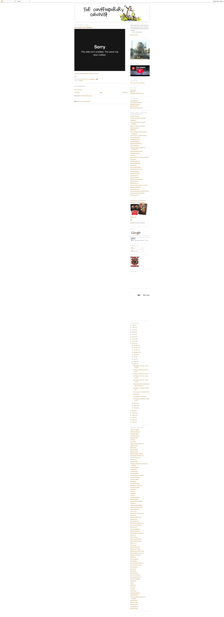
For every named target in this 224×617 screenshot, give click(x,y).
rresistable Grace (134, 106)
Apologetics (133, 120)
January (136, 408)
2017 (133, 330)
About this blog (134, 35)
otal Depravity (134, 100)
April (135, 363)
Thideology (133, 581)
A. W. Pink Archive (134, 436)
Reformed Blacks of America (137, 553)
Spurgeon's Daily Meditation (137, 93)
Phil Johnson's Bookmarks (136, 179)
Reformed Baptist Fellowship (137, 551)
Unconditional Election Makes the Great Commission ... (141, 384)
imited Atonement (135, 104)
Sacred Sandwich (134, 559)
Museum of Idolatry (135, 531)
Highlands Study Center (136, 517)
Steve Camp (133, 569)
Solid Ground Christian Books (137, 193)
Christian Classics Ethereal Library (138, 135)
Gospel (81, 80)
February (136, 405)
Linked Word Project (135, 173)
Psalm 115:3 (133, 543)
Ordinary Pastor (134, 537)
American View (134, 445)
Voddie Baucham (134, 595)
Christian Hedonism (135, 137)
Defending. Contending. (136, 485)
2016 (133, 332)
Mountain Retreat (134, 177)
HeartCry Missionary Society (137, 513)
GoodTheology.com (135, 161)
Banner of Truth (134, 449)
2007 (133, 417)
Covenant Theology (135, 477)
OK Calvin (132, 535)
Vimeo (96, 73)
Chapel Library (134, 461)
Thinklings (133, 585)
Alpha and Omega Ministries (137, 444)
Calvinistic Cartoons (135, 457)
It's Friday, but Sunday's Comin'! (140, 373)
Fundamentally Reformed (136, 505)
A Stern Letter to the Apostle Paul (141, 392)
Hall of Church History (135, 167)
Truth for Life (133, 591)
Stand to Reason (134, 567)
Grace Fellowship (134, 509)
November (136, 347)
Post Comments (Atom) (86, 95)
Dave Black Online (134, 483)
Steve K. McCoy (134, 573)
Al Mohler (132, 439)
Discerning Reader (134, 145)
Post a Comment (78, 89)
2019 (133, 325)
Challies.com (133, 459)
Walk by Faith (133, 600)
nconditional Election (136, 102)
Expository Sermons (135, 153)
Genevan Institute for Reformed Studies (139, 157)
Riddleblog (133, 557)
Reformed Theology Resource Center (139, 185)
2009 (133, 413)
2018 (133, 327)
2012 (133, 341)
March (135, 403)
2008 (133, 415)
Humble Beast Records (88, 73)
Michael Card (133, 527)
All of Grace (133, 441)
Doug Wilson (133, 489)
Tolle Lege (132, 587)
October (136, 350)
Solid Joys (132, 92)
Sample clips (133, 217)
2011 (133, 343)
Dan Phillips (133, 481)
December (136, 345)
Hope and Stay (133, 519)
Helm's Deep (133, 515)
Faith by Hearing (134, 499)
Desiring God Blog (134, 487)
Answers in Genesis (134, 116)
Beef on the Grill (134, 451)
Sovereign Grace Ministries (136, 563)
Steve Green (133, 571)
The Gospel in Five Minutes (139, 396)
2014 (133, 336)
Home (101, 92)
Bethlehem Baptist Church (136, 453)
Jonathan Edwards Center (136, 169)
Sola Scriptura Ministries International (139, 191)
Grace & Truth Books (135, 163)
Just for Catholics (134, 521)
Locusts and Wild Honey (136, 525)
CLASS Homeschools (135, 139)
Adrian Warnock (134, 437)
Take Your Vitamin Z (135, 575)
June (135, 359)
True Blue (132, 589)
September (136, 352)
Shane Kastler (133, 561)
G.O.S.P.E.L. (77, 73)
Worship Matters (134, 606)
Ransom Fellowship (135, 547)
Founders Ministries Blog (136, 501)
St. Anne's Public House (136, 565)
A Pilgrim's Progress (135, 432)
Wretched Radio (134, 608)
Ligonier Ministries (135, 171)
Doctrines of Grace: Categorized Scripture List (138, 148)
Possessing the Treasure (135, 539)
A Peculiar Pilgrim (134, 429)
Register (132, 223)
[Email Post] (96, 79)
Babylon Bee (133, 447)
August (135, 354)
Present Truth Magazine (136, 541)
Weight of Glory (134, 602)
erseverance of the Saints (136, 108)
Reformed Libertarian (135, 555)
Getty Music (133, 159)
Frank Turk (133, 503)
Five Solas (132, 155)
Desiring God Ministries (136, 143)
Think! (132, 583)
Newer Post (77, 92)
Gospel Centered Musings (136, 507)
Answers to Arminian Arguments (138, 118)
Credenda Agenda (134, 479)
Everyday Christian (135, 497)
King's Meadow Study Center (137, 523)
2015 (133, 334)
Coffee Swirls (133, 469)
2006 (133, 420)
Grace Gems (133, 90)
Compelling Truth (134, 473)
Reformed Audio (134, 181)
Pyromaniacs (133, 545)
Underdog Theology (135, 593)
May (135, 361)
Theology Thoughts (135, 579)
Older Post (125, 92)
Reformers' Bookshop (135, 187)
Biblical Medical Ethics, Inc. (137, 455)
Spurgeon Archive (134, 195)
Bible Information (134, 128)
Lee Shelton (84, 79)
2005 (133, 422)
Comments (135, 251)
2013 (133, 339)
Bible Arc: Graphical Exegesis (137, 126)
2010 (133, 410)
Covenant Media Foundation (137, 475)
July (135, 357)
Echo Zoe (132, 495)
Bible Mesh (133, 130)
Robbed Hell (136, 394)
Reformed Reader (134, 183)
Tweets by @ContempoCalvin (137, 83)
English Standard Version (136, 151)
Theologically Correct (135, 577)
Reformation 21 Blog (135, 549)
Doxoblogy (133, 493)
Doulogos (132, 491)
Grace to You (133, 511)
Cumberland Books (135, 141)
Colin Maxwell (134, 471)
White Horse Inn (134, 604)
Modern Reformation (135, 529)
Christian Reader (134, 467)
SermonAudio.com (134, 189)
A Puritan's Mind (134, 434)
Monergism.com (134, 175)
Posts (133, 248)
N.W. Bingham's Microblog (136, 533)
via (75, 76)
